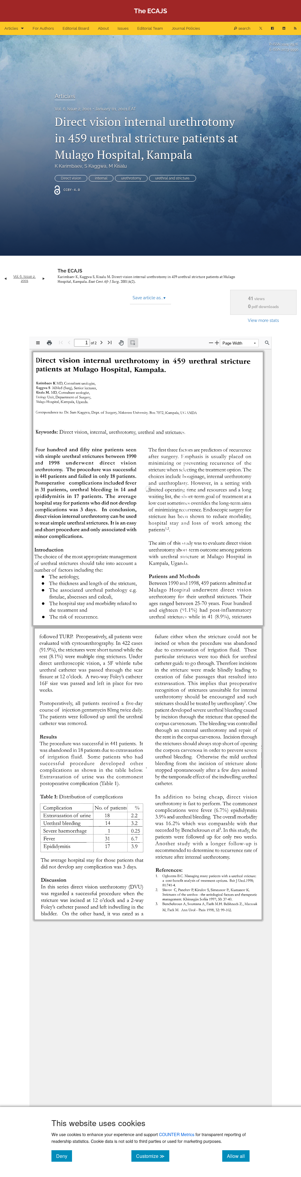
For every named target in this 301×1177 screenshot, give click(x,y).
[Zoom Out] (211, 342)
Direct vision (71, 178)
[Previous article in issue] (5, 279)
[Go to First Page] (60, 342)
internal (101, 178)
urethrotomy (131, 178)
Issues (123, 28)
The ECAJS (70, 271)
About (103, 28)
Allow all (238, 1155)
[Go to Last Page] (109, 342)
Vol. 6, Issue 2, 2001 (73, 109)
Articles (11, 28)
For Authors (43, 28)
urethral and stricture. (172, 178)
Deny (64, 1155)
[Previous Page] (69, 342)
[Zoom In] (216, 342)
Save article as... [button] (149, 297)
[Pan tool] (121, 343)
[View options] (38, 342)
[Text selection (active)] (133, 343)
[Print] (49, 343)
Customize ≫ (152, 1155)
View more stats (263, 320)
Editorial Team (150, 28)
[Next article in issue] (43, 279)
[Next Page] (101, 342)
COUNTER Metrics (176, 1134)
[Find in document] (267, 343)
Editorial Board (76, 28)
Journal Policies (186, 28)
